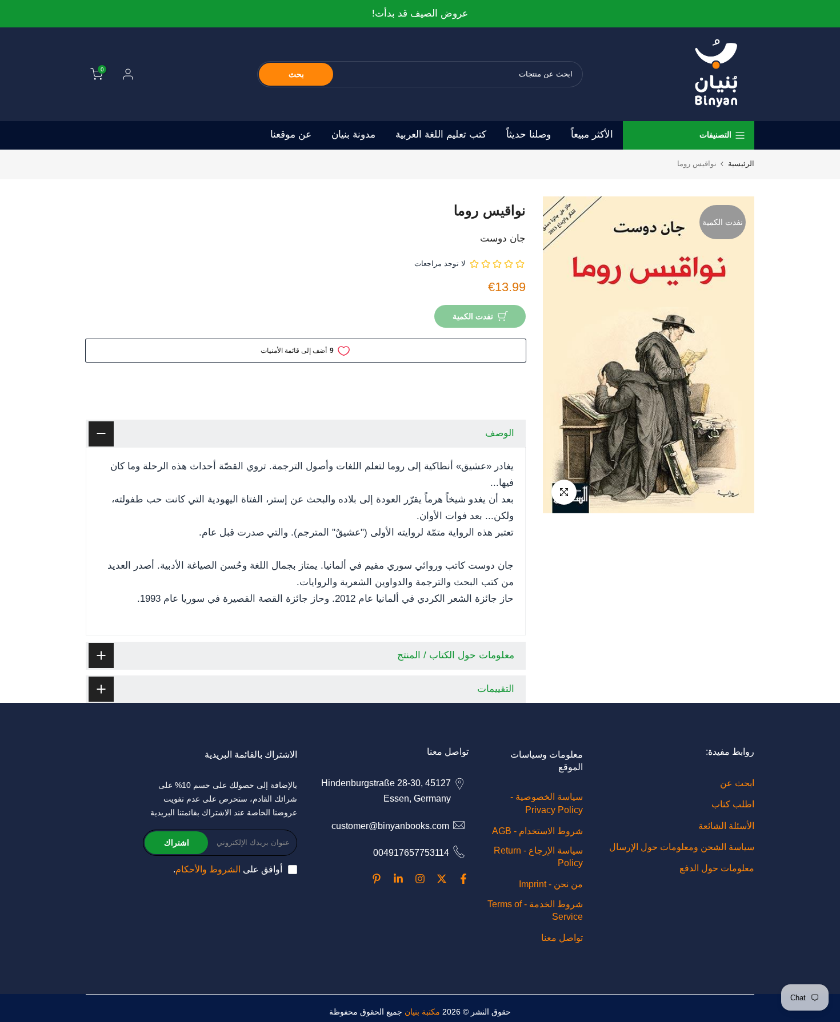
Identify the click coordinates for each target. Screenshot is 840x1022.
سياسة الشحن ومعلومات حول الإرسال (681, 847)
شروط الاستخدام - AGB (537, 831)
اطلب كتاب (732, 804)
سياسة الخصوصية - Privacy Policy (546, 803)
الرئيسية (741, 163)
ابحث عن (737, 783)
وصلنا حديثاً (528, 134)
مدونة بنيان (353, 134)
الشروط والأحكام (208, 869)
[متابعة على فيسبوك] (463, 879)
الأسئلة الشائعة (726, 826)
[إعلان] (420, 14)
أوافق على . (227, 869)
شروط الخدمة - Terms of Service (535, 910)
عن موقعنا (290, 134)
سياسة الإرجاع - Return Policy (538, 857)
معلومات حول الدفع (716, 868)
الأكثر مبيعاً (592, 134)
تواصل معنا (562, 938)
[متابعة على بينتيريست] (376, 879)
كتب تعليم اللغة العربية (440, 134)
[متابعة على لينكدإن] (398, 879)
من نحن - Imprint (551, 884)
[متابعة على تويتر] (442, 879)
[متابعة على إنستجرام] (420, 879)
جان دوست (503, 238)
